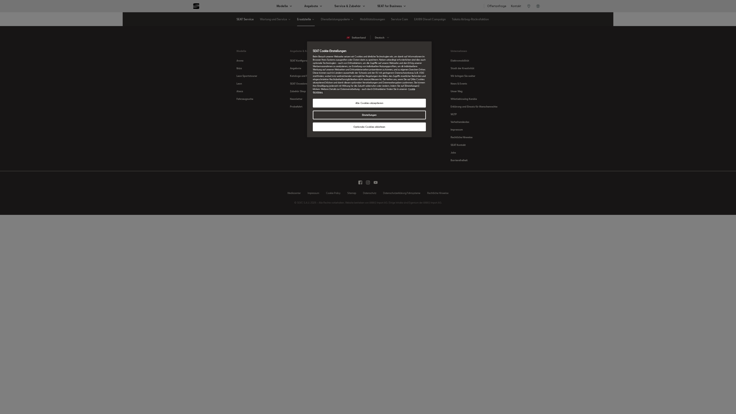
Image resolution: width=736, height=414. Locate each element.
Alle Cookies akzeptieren (369, 103)
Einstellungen (369, 115)
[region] (369, 89)
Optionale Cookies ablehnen (369, 127)
